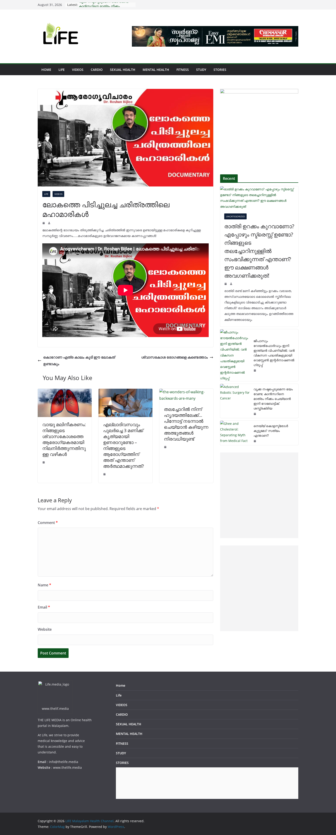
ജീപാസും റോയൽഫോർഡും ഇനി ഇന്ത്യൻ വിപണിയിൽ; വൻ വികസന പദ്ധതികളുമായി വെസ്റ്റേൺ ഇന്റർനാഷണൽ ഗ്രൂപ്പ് (274, 353)
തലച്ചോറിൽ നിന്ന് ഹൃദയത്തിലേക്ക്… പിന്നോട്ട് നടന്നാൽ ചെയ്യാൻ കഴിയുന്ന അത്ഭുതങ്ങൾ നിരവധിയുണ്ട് (186, 424)
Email (44, 607)
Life (62, 69)
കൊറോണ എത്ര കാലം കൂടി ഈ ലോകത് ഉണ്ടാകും (79, 360)
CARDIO (97, 69)
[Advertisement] (258, 495)
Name (44, 585)
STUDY (201, 69)
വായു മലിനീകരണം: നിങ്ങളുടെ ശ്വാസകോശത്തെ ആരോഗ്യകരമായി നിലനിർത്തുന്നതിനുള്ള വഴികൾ (64, 439)
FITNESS (182, 69)
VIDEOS (77, 69)
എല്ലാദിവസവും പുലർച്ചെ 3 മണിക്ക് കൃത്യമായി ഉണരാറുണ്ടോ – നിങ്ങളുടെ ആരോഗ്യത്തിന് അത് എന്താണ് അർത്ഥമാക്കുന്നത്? (123, 445)
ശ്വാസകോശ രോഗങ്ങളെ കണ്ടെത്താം (174, 357)
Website (45, 629)
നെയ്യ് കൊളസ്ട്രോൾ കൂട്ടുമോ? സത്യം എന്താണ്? (270, 431)
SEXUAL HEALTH (122, 69)
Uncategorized (235, 216)
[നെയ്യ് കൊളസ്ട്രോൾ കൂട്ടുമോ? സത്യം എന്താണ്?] (235, 433)
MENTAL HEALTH (156, 69)
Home (46, 69)
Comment (48, 522)
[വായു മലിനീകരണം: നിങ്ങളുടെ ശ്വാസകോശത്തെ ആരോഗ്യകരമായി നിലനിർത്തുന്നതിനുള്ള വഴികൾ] (65, 391)
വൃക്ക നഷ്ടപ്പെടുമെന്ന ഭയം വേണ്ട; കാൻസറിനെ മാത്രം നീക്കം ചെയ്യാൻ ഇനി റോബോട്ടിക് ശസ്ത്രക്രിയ (273, 398)
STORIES (219, 69)
